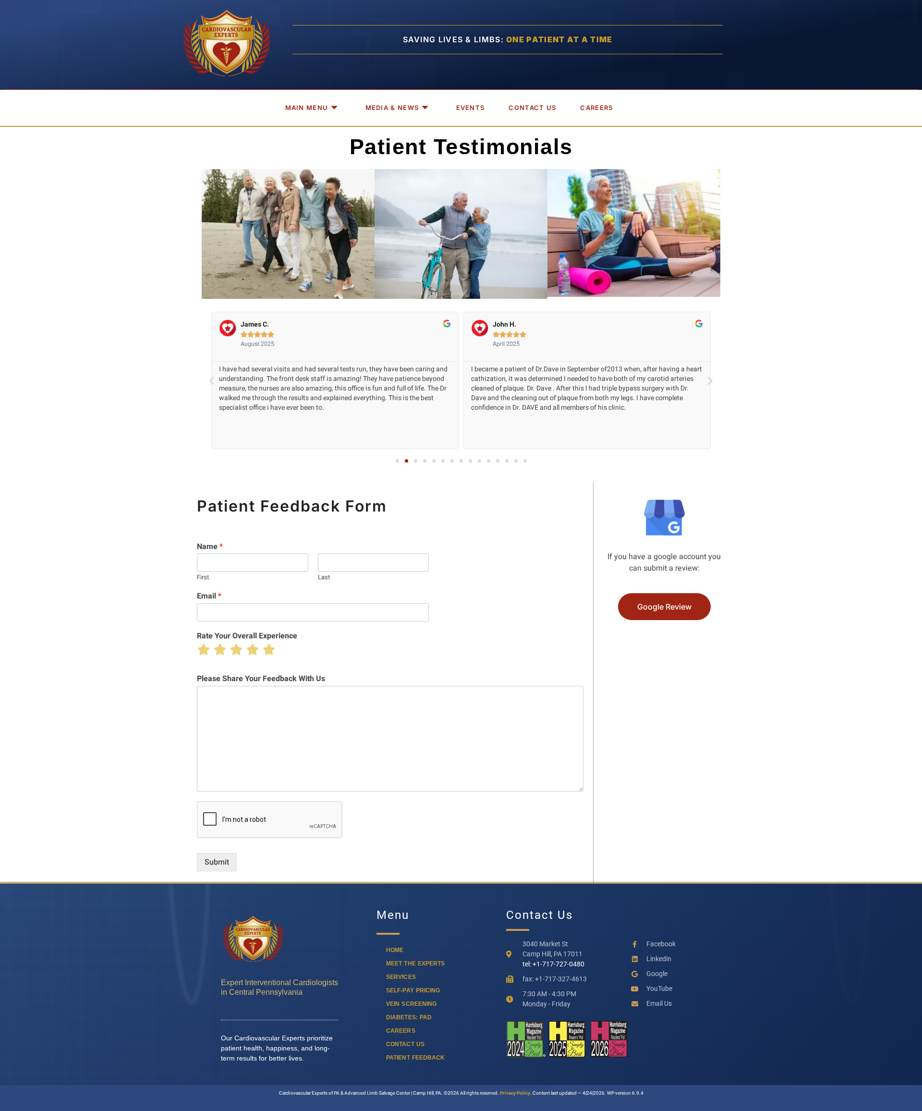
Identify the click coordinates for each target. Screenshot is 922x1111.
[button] (211, 380)
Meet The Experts (415, 963)
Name (210, 547)
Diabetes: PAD (409, 1017)
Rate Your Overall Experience (247, 636)
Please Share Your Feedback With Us (261, 679)
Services (401, 977)
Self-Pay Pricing (413, 990)
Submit (217, 862)
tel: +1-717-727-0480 (553, 964)
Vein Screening (411, 1004)
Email (209, 596)
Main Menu (306, 107)
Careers (596, 107)
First (203, 578)
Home (394, 950)
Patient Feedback (415, 1057)
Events (470, 107)
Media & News (392, 107)
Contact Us (532, 107)
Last (324, 578)
